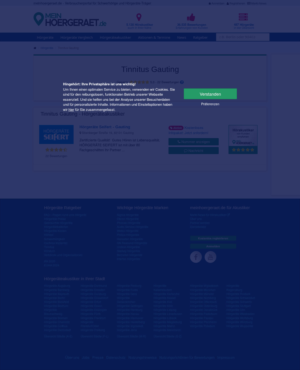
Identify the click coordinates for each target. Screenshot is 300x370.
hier (71, 109)
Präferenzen (210, 104)
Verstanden (210, 94)
